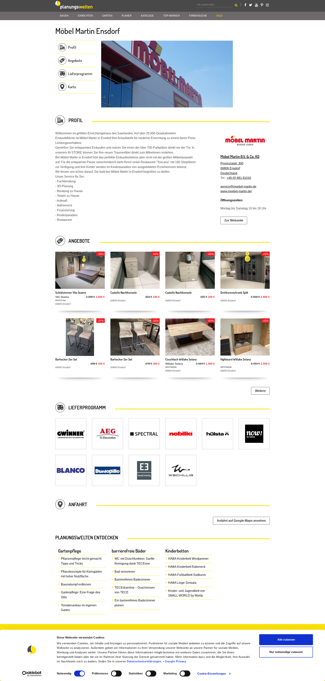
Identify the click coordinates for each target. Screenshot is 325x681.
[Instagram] (267, 5)
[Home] (74, 6)
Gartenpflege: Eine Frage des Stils (80, 595)
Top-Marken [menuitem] (171, 15)
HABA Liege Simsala (182, 582)
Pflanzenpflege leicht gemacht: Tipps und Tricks (81, 561)
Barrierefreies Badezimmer (132, 579)
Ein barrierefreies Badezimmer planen (135, 603)
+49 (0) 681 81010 (239, 177)
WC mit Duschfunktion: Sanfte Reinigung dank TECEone (134, 561)
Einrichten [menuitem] (85, 15)
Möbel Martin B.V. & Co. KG (239, 156)
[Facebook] (245, 5)
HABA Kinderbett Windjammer (188, 558)
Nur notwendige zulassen (286, 652)
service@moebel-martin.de (238, 186)
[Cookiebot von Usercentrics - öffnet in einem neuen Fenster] (31, 673)
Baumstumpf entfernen (76, 584)
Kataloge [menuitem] (147, 15)
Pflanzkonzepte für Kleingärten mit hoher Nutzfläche (81, 574)
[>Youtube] (256, 5)
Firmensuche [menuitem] (198, 15)
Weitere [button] (260, 390)
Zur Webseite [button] (233, 220)
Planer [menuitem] (126, 15)
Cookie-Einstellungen (211, 673)
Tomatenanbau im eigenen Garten (78, 608)
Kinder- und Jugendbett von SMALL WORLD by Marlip (186, 593)
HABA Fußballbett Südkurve (187, 574)
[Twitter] (250, 5)
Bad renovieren (125, 571)
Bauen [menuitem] (64, 15)
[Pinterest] (262, 5)
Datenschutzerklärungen (144, 661)
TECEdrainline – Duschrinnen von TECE (135, 590)
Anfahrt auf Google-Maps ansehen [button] (241, 520)
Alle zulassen (286, 639)
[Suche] (236, 6)
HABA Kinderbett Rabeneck (186, 566)
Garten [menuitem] (107, 15)
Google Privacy (175, 661)
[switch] (116, 673)
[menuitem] (219, 16)
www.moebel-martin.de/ (236, 191)
